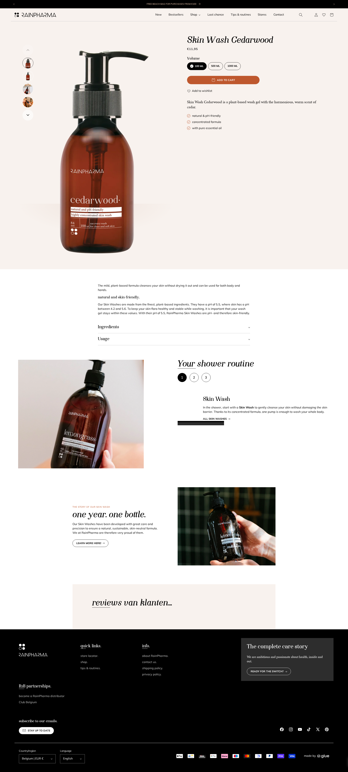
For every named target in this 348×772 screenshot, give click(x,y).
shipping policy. (152, 668)
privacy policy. (151, 674)
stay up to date (39, 730)
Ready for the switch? (267, 671)
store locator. (89, 656)
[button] (301, 15)
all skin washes (215, 419)
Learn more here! (88, 543)
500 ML (215, 66)
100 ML (199, 66)
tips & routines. (90, 668)
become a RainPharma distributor (42, 696)
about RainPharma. (155, 656)
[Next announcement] (334, 4)
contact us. (149, 662)
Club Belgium (28, 702)
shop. (84, 662)
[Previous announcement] (14, 4)
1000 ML (232, 66)
